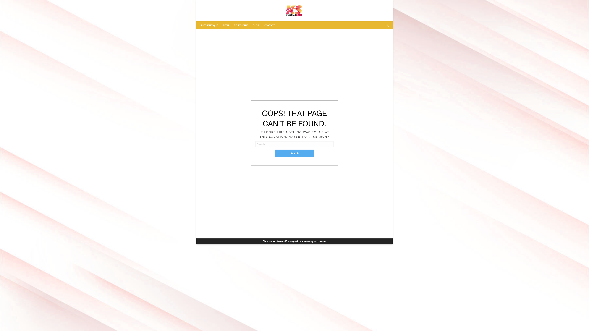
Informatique (209, 25)
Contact (269, 25)
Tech (226, 25)
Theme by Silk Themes (315, 241)
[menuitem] (209, 25)
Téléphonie (241, 25)
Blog (256, 25)
